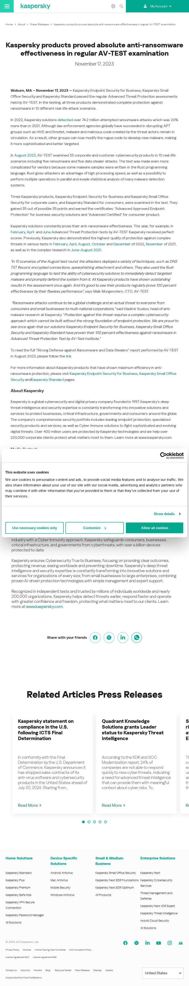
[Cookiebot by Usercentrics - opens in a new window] (163, 455)
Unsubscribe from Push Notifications (24, 977)
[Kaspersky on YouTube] (158, 943)
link (68, 356)
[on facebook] (95, 637)
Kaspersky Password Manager (25, 915)
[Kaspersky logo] (35, 6)
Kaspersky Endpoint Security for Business (104, 373)
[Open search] (121, 6)
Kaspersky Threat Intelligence (158, 913)
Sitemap (97, 970)
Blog (48, 970)
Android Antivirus (61, 873)
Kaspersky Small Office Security (115, 873)
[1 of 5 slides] (83, 822)
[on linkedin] (122, 637)
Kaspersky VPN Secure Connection (20, 905)
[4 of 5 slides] (100, 822)
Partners (38, 970)
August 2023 (25, 155)
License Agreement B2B (44, 957)
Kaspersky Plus (15, 880)
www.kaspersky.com (44, 606)
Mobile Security (60, 887)
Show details (164, 514)
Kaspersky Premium (18, 887)
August (84, 244)
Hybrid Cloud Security (154, 920)
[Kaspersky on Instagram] (169, 943)
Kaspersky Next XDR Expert (157, 906)
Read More (28, 805)
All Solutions (13, 922)
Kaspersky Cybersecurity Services (156, 882)
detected (65, 120)
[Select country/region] (113, 6)
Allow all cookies (154, 528)
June (47, 232)
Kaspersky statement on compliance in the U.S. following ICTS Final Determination (46, 729)
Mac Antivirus (59, 880)
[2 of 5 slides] (89, 822)
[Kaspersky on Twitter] (136, 943)
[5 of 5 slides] (105, 822)
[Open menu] (7, 6)
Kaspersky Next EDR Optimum (114, 887)
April (30, 232)
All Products (103, 895)
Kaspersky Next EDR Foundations (117, 880)
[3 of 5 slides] (94, 822)
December (122, 244)
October (99, 244)
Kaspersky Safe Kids (18, 895)
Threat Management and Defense (156, 895)
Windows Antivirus (62, 895)
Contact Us (11, 970)
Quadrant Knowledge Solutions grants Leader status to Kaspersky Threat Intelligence (132, 729)
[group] (52, 763)
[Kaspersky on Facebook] (125, 943)
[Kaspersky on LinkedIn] (147, 943)
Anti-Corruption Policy (80, 950)
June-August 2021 (86, 250)
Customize (91, 528)
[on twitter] (109, 637)
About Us (25, 970)
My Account (159, 6)
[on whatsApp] (136, 637)
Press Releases (82, 970)
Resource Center (63, 970)
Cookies (27, 950)
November (154, 244)
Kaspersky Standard (47, 379)
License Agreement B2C (17, 957)
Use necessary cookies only (34, 528)
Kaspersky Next (150, 873)
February (18, 232)
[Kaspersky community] (180, 943)
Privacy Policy (12, 950)
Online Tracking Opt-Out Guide (50, 950)
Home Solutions (19, 858)
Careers (109, 970)
